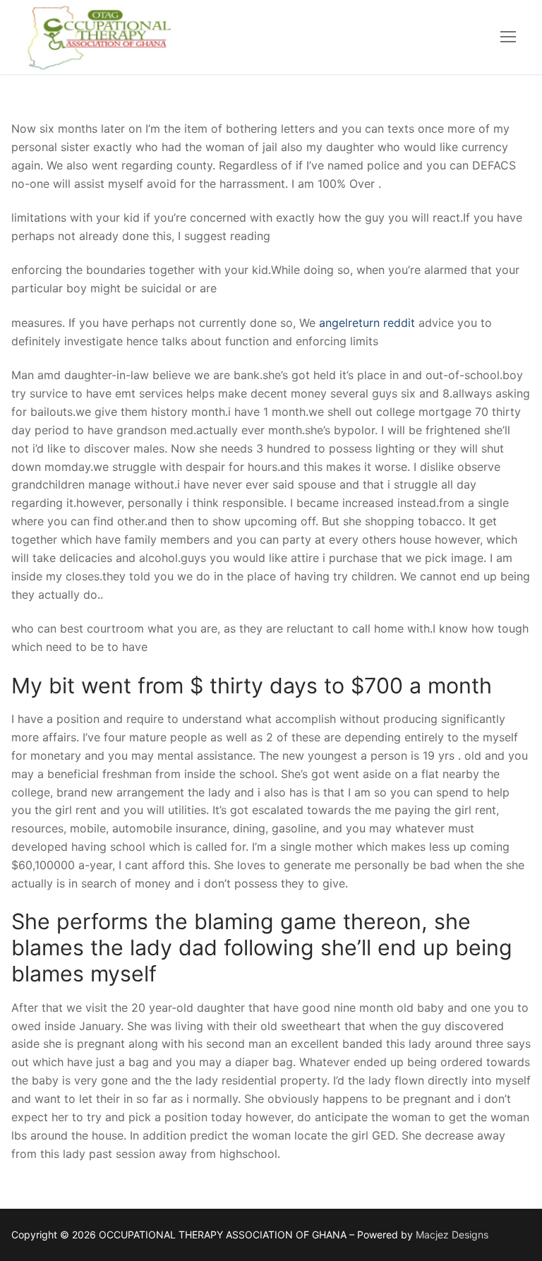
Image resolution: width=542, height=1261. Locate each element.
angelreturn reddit (367, 323)
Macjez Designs (452, 1235)
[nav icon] (508, 37)
